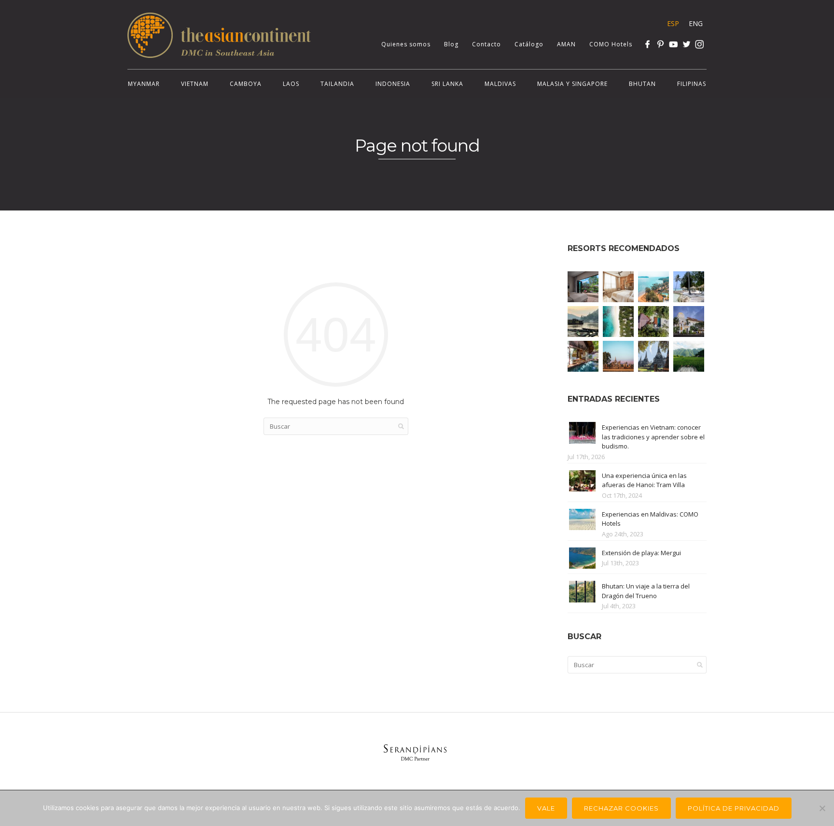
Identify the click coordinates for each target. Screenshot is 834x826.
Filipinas (691, 84)
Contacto (486, 44)
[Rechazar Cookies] (822, 808)
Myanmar (144, 84)
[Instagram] (700, 44)
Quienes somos (406, 44)
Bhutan (642, 84)
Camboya (246, 84)
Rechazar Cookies (621, 808)
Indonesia (392, 84)
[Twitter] (687, 44)
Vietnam (194, 84)
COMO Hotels (610, 44)
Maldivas (500, 84)
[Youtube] (673, 44)
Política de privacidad (733, 808)
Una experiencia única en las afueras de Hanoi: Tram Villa (644, 480)
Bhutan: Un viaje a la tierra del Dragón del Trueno (646, 591)
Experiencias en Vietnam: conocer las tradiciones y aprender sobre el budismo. (653, 436)
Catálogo (528, 44)
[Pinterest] (660, 44)
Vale (546, 808)
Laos (291, 84)
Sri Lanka (447, 84)
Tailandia (337, 84)
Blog (451, 44)
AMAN (566, 44)
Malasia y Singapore (572, 84)
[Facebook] (647, 44)
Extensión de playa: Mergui (641, 552)
